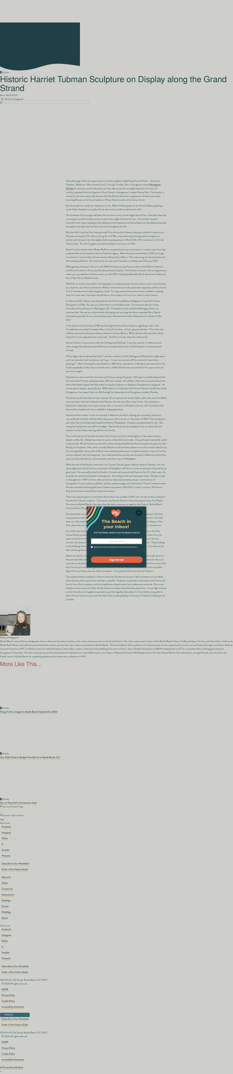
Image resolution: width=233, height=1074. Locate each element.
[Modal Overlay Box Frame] (116, 537)
